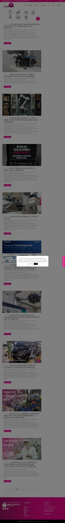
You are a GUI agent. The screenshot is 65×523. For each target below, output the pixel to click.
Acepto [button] (36, 263)
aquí (32, 263)
